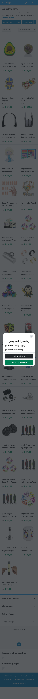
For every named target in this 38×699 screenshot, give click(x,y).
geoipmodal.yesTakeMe (19, 362)
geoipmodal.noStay (19, 356)
